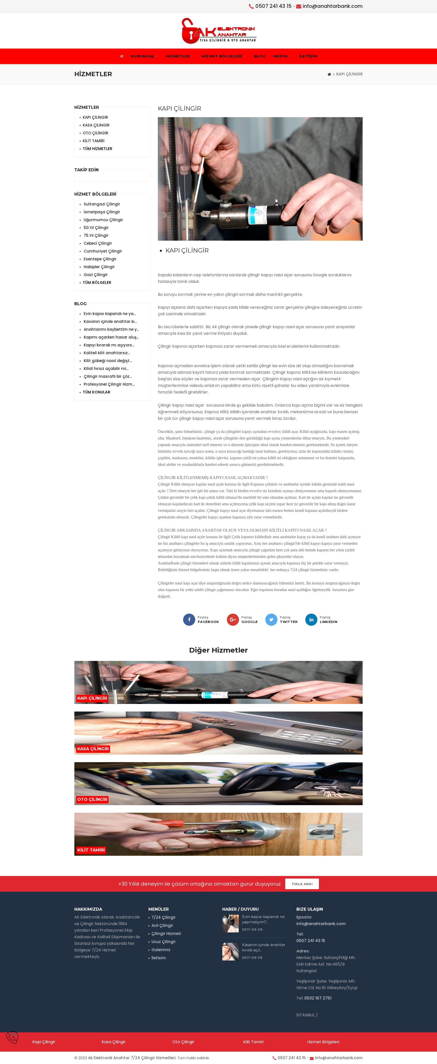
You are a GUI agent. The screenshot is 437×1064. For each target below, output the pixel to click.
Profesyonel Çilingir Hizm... (109, 384)
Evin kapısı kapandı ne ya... (109, 313)
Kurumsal (142, 56)
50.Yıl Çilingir (96, 227)
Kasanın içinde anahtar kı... (110, 321)
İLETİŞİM (308, 56)
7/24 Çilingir (163, 917)
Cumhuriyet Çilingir (102, 251)
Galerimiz (160, 949)
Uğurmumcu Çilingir (103, 219)
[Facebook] (189, 620)
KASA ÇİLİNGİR (96, 125)
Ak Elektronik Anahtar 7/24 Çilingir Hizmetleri (132, 1057)
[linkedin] (311, 620)
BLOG (260, 56)
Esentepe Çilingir (100, 259)
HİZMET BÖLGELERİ (222, 56)
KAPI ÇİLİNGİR (95, 117)
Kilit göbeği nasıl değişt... (107, 360)
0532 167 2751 (318, 998)
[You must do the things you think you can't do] (230, 923)
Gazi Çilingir (95, 274)
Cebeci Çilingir (97, 243)
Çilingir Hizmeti (166, 933)
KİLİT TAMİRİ (93, 140)
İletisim (158, 958)
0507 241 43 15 (273, 6)
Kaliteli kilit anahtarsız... (106, 353)
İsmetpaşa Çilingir (101, 212)
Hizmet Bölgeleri (323, 1042)
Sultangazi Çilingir (101, 204)
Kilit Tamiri (253, 1042)
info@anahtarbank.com (333, 6)
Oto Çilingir (183, 1042)
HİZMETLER (178, 56)
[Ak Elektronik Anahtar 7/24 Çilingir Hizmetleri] (218, 31)
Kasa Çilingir (114, 1042)
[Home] (329, 74)
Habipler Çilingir (99, 266)
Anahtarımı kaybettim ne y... (111, 329)
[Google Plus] (233, 620)
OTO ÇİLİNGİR (95, 133)
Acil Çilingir (162, 925)
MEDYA (280, 56)
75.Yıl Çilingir (95, 235)
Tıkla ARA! (302, 884)
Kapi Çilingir (43, 1042)
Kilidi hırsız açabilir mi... (105, 368)
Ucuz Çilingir (163, 941)
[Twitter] (271, 620)
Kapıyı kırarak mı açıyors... (108, 345)
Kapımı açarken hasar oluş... (111, 337)
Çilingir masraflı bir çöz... (107, 376)
